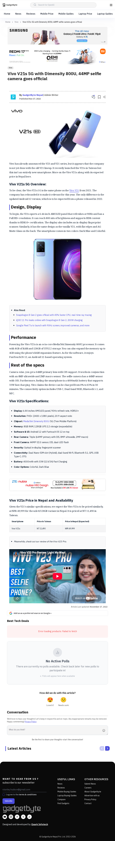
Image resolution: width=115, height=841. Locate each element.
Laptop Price (85, 14)
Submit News (90, 783)
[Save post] (99, 97)
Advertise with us (92, 795)
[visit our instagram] (11, 817)
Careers (87, 787)
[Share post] (104, 97)
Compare (61, 799)
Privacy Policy (31, 721)
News (18, 14)
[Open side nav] (111, 5)
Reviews (30, 14)
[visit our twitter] (23, 817)
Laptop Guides (105, 14)
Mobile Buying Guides (67, 791)
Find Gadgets (63, 803)
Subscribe (8, 801)
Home (7, 14)
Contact (88, 803)
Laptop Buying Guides (67, 795)
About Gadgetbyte (92, 791)
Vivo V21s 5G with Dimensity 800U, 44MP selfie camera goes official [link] (52, 22)
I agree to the (21, 794)
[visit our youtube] (5, 817)
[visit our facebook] (17, 817)
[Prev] (102, 748)
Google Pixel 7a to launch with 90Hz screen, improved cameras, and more (52, 326)
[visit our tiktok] (29, 817)
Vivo (16, 22)
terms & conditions (27, 794)
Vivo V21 (74, 190)
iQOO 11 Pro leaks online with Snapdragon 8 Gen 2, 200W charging (49, 320)
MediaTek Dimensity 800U (36, 421)
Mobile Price (46, 14)
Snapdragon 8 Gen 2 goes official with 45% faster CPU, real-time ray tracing (54, 315)
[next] (107, 748)
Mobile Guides (66, 14)
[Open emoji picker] (104, 730)
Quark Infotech (39, 824)
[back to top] (106, 834)
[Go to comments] (93, 97)
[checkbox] (4, 795)
